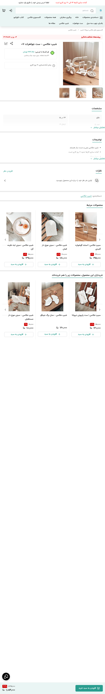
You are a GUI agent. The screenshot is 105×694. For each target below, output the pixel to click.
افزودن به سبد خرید (87, 688)
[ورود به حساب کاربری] (11, 10)
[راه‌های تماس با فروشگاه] (6, 676)
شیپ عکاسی (72, 30)
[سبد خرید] (3, 10)
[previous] (99, 239)
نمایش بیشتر (99, 127)
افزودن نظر (8, 171)
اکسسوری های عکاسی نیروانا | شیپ (91, 30)
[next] (5, 239)
